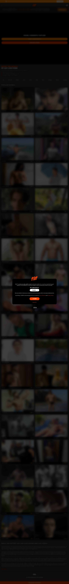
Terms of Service (42, 295)
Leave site (34, 302)
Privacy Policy (50, 295)
